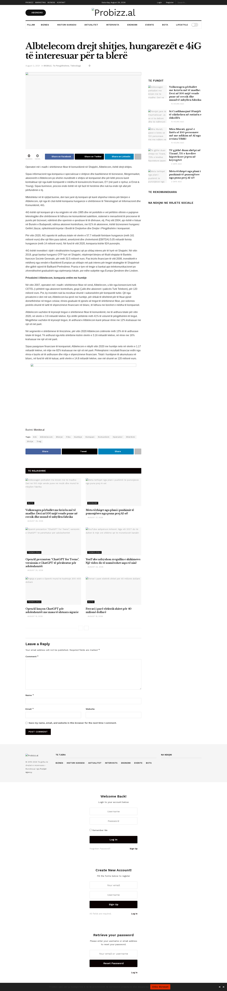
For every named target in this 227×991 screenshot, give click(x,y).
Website (90, 709)
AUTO (30, 503)
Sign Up (133, 849)
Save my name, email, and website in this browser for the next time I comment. (73, 723)
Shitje (30, 441)
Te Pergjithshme (61, 66)
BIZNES (45, 24)
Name (29, 695)
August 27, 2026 (95, 518)
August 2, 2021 (32, 66)
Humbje (78, 437)
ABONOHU (37, 12)
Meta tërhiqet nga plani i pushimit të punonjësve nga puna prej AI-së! (185, 174)
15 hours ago (177, 104)
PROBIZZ (29, 2)
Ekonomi (92, 503)
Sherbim (130, 437)
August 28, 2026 (35, 521)
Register (169, 2)
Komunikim (103, 437)
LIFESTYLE (182, 24)
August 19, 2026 (35, 616)
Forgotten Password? (100, 849)
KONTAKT (61, 2)
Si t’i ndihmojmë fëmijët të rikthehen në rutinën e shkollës (185, 114)
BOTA (165, 24)
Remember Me (99, 830)
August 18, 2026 (95, 616)
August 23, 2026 (95, 567)
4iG (35, 437)
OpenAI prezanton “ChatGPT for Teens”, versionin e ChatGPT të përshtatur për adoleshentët (52, 563)
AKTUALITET (91, 24)
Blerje (59, 437)
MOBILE (48, 66)
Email (29, 708)
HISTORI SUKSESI (66, 24)
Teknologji (75, 66)
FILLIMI (31, 24)
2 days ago (176, 164)
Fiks (68, 437)
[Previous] (80, 628)
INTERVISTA (112, 24)
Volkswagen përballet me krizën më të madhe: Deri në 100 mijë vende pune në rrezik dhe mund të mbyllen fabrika (51, 513)
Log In (134, 914)
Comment (32, 656)
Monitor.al (39, 429)
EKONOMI (132, 24)
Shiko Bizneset (160, 986)
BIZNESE (51, 2)
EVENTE (149, 24)
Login (159, 2)
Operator (118, 437)
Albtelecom (46, 437)
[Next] (86, 628)
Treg (39, 441)
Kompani (90, 437)
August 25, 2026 (35, 570)
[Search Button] (200, 2)
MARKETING (40, 2)
